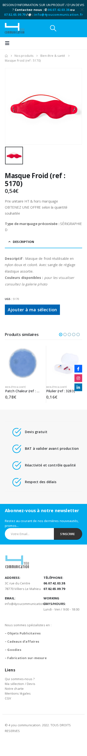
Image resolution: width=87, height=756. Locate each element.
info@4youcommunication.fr (58, 14)
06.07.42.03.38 (58, 9)
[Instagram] (78, 378)
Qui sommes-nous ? (20, 679)
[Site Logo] (14, 28)
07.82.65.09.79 (15, 14)
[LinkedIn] (78, 387)
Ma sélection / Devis (20, 684)
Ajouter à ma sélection (32, 310)
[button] (53, 28)
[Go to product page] (23, 364)
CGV (8, 698)
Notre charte (14, 688)
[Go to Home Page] (6, 55)
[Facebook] (78, 369)
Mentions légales (18, 693)
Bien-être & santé (15, 387)
